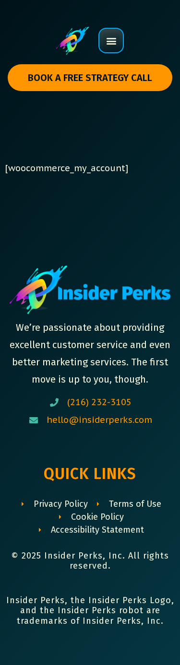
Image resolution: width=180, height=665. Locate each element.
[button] (111, 40)
